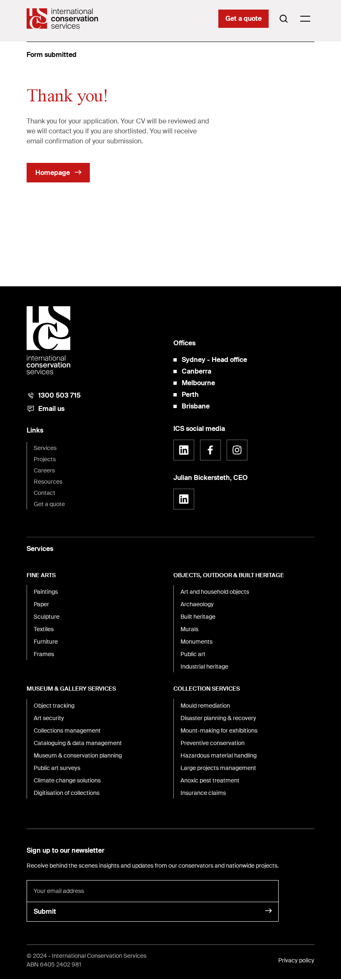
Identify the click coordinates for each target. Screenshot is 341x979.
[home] (62, 18)
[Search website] (283, 19)
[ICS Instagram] (237, 450)
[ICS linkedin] (183, 450)
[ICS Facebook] (210, 450)
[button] (305, 19)
